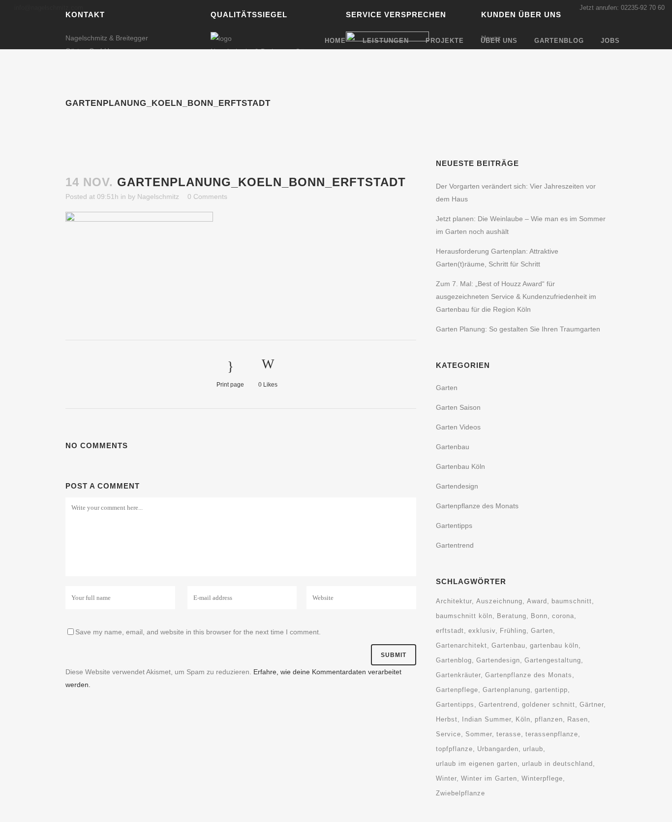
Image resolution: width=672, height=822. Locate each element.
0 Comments (207, 196)
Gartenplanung (506, 689)
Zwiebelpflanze (460, 793)
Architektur (454, 601)
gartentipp (551, 689)
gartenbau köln (554, 645)
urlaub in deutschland (557, 763)
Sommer (478, 734)
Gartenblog (454, 660)
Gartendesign (498, 660)
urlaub (533, 749)
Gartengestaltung (552, 660)
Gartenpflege (457, 689)
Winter (446, 778)
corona (563, 616)
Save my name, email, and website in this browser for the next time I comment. (198, 632)
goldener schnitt (548, 704)
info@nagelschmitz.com (48, 7)
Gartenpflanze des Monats (528, 675)
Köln (523, 719)
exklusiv (481, 630)
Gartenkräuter (458, 675)
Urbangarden (498, 749)
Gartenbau (508, 645)
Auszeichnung (499, 601)
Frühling (513, 630)
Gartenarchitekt (461, 645)
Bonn (539, 616)
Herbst (447, 719)
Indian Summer (486, 719)
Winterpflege (542, 778)
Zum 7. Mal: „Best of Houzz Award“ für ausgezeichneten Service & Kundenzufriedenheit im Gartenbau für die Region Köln (516, 296)
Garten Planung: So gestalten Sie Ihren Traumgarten (518, 329)
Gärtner (592, 704)
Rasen (577, 719)
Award (537, 601)
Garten (447, 388)
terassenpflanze (551, 734)
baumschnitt (571, 601)
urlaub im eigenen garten (477, 763)
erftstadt (450, 630)
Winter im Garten (489, 778)
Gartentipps (454, 525)
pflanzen (549, 719)
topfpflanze (454, 749)
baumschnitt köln (464, 616)
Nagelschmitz (158, 196)
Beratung (511, 616)
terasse (508, 734)
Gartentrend (455, 545)
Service (448, 734)
